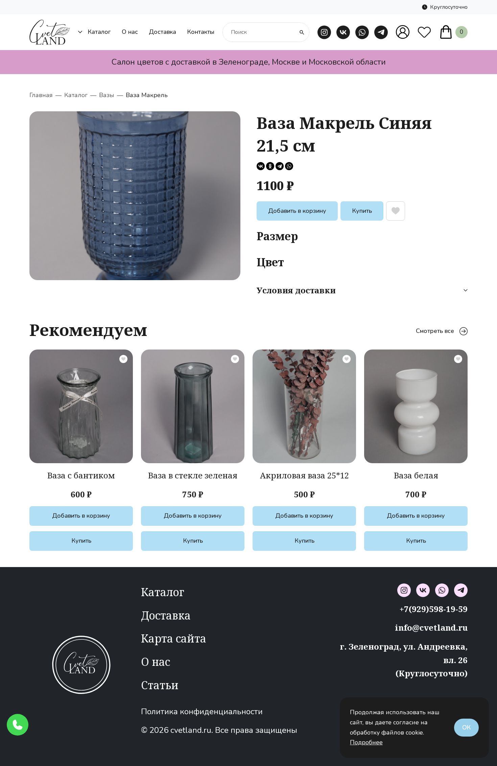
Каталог (99, 32)
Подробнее (366, 742)
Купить (362, 211)
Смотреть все (435, 331)
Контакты (200, 32)
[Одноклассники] (270, 166)
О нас (130, 32)
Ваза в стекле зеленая (192, 475)
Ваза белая (416, 475)
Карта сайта (173, 638)
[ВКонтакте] (261, 166)
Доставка (162, 32)
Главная (41, 95)
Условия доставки (296, 290)
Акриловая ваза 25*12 (304, 475)
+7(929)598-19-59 (434, 608)
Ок (466, 727)
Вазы (106, 95)
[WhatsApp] (289, 166)
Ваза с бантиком (81, 475)
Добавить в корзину (297, 211)
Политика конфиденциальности (202, 711)
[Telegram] (280, 166)
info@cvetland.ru (431, 627)
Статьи (160, 685)
